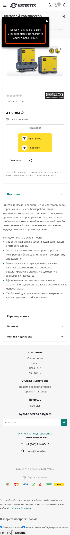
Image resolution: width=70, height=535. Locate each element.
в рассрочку (35, 138)
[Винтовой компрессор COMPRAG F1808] (35, 63)
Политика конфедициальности (35, 433)
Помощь (35, 399)
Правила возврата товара (35, 386)
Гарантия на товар (35, 391)
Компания (35, 352)
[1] (8, 95)
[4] (17, 95)
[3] (14, 95)
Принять (5, 532)
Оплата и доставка (35, 381)
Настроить (19, 532)
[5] (20, 95)
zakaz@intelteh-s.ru (37, 451)
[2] (11, 95)
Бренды (35, 405)
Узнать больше (21, 508)
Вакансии (35, 367)
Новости (35, 363)
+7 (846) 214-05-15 (37, 444)
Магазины (35, 372)
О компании (35, 358)
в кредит (35, 147)
